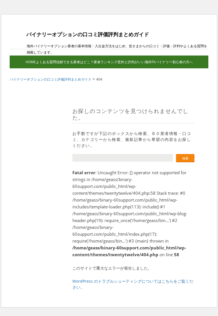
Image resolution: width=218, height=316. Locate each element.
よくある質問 (46, 61)
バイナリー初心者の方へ (174, 61)
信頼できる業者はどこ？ (75, 61)
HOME (31, 61)
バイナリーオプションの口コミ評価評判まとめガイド (87, 34)
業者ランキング (106, 61)
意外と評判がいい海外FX (136, 61)
